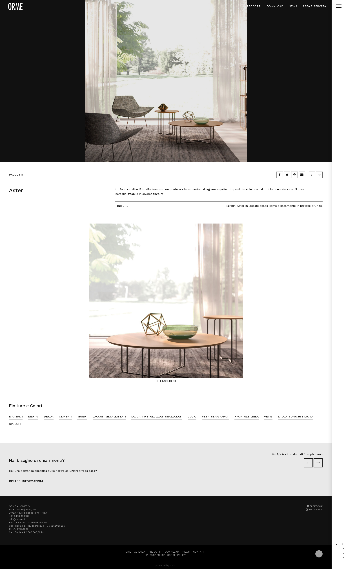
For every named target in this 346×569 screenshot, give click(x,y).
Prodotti (254, 6)
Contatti (199, 551)
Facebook (316, 506)
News (293, 6)
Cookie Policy (176, 555)
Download (275, 6)
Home (127, 551)
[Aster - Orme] (166, 81)
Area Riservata (314, 6)
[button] (342, 544)
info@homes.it (17, 519)
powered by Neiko (166, 565)
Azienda (139, 551)
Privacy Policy (155, 555)
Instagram (315, 509)
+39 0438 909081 (19, 516)
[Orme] (15, 6)
